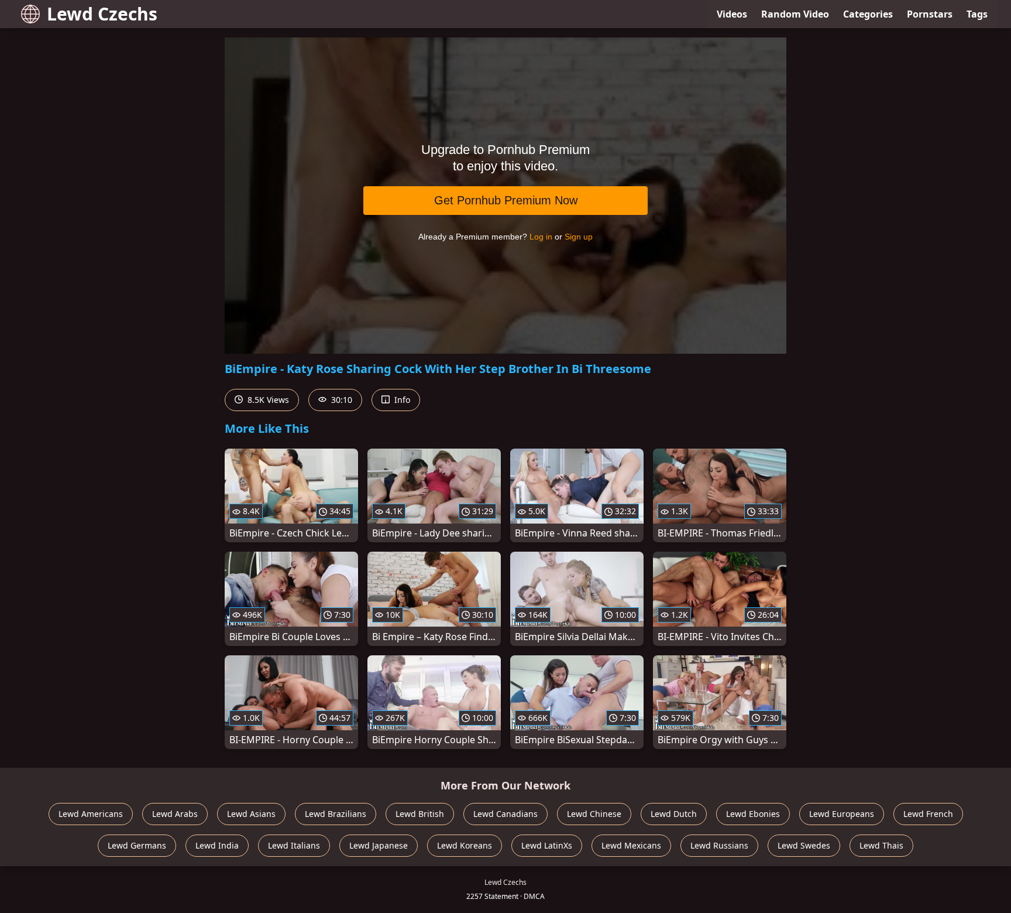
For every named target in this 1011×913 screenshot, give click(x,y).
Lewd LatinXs (546, 845)
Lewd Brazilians (335, 813)
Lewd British (420, 813)
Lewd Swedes (804, 845)
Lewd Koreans (464, 845)
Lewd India (217, 845)
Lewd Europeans (841, 813)
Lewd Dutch (674, 813)
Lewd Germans (137, 845)
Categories (868, 14)
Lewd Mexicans (631, 845)
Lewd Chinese (594, 813)
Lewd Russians (719, 845)
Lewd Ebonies (753, 813)
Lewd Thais (881, 845)
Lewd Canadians (505, 813)
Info (401, 399)
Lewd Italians (294, 845)
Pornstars (929, 14)
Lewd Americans (91, 813)
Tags (977, 14)
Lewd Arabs (175, 813)
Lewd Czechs (102, 14)
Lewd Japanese (378, 845)
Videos (732, 14)
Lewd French (928, 813)
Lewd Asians (251, 813)
